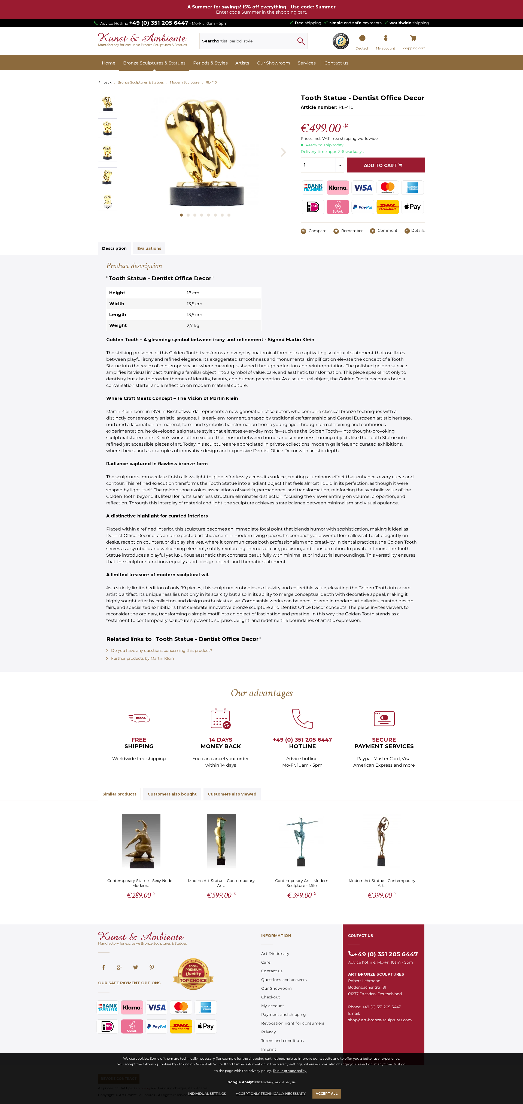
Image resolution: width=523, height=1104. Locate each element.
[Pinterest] (151, 968)
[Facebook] (103, 968)
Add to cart (381, 165)
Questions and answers (284, 979)
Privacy (268, 1031)
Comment (387, 230)
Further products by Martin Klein (142, 658)
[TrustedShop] (341, 41)
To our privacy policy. (290, 1071)
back (107, 82)
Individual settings (207, 1093)
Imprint (268, 1049)
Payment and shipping (283, 1014)
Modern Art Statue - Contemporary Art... (221, 883)
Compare (317, 230)
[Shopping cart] (413, 38)
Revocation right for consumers (292, 1023)
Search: (210, 41)
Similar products (119, 794)
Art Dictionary (275, 953)
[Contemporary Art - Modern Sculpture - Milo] (302, 841)
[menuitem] (253, 41)
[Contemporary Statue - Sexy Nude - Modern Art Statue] (141, 841)
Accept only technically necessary (271, 1093)
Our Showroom (276, 988)
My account (272, 1005)
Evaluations (149, 248)
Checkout (270, 997)
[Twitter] (135, 968)
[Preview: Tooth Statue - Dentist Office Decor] (107, 103)
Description (114, 248)
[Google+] (119, 968)
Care (265, 962)
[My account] (385, 38)
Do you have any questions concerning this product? (161, 650)
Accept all (327, 1093)
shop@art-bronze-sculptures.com (380, 1019)
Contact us (272, 971)
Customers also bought (172, 794)
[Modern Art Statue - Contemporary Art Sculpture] (221, 841)
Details (418, 230)
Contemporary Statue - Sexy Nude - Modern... (141, 883)
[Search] (301, 41)
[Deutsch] (362, 38)
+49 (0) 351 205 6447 (158, 23)
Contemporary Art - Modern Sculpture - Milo (301, 883)
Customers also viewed (232, 794)
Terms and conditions (282, 1040)
